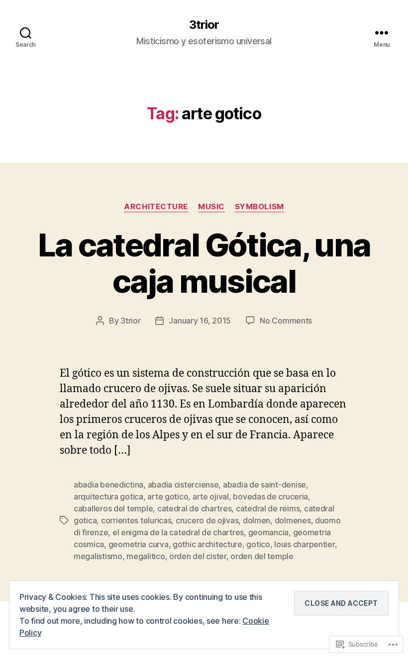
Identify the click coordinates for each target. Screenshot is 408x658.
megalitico (145, 556)
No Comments (286, 321)
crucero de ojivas (207, 520)
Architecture (156, 206)
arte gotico (167, 496)
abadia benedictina (108, 485)
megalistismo (98, 556)
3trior (204, 25)
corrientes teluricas (136, 520)
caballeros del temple (113, 508)
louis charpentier (304, 544)
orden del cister (197, 556)
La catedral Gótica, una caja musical (204, 263)
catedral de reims (268, 508)
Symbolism (259, 206)
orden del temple (262, 556)
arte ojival (211, 496)
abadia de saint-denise (264, 485)
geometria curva (138, 544)
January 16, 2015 (200, 321)
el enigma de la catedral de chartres (178, 532)
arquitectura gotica (108, 496)
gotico (258, 544)
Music (211, 206)
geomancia (268, 532)
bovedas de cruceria (270, 496)
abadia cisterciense (183, 485)
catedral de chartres (194, 508)
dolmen (256, 520)
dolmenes (293, 520)
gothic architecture (207, 544)
